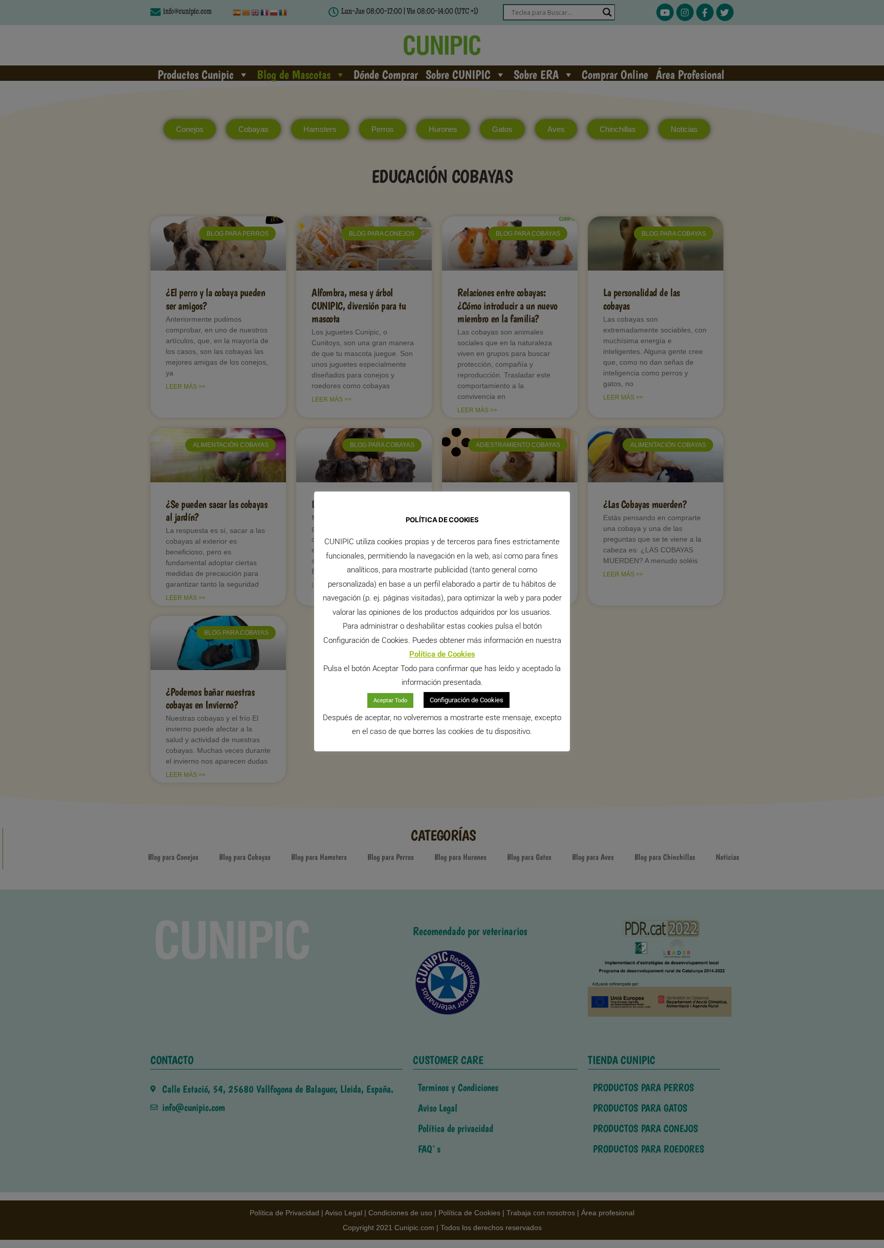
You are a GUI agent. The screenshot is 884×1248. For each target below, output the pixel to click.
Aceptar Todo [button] (390, 700)
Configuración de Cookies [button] (466, 700)
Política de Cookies (442, 654)
